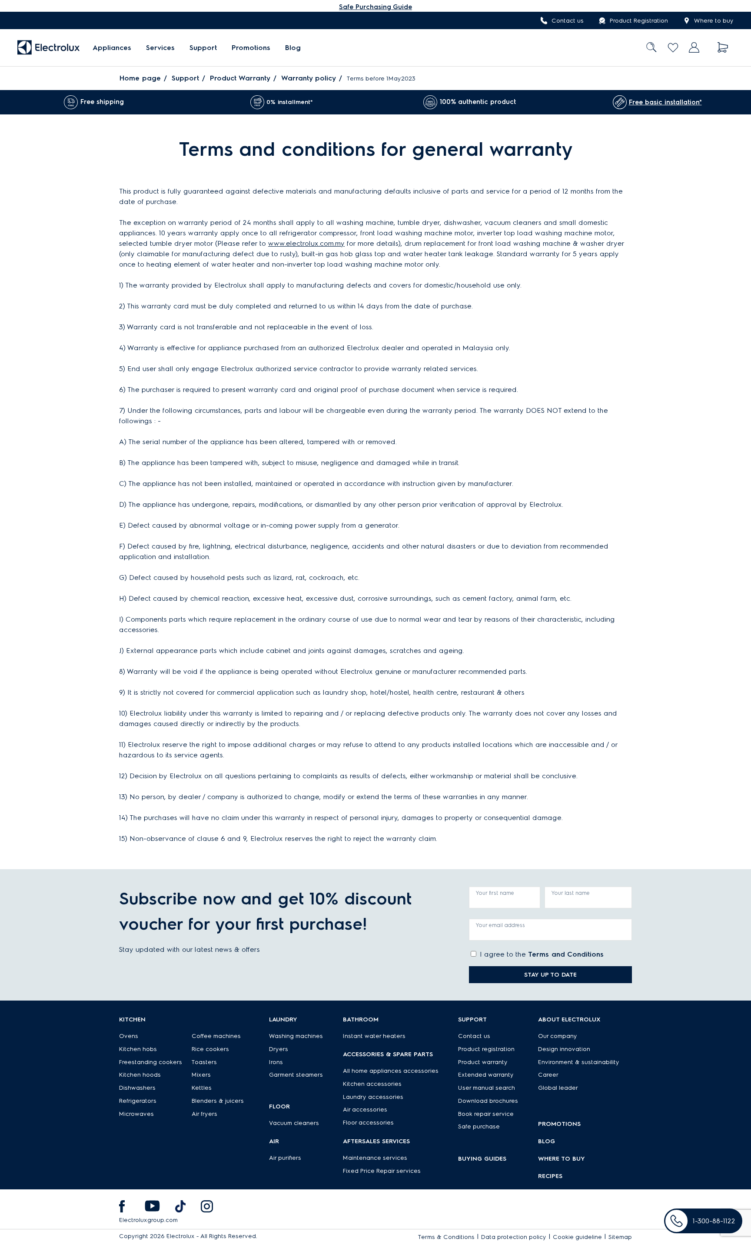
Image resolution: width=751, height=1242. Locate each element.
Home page (140, 78)
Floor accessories (368, 1122)
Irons (276, 1062)
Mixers (201, 1074)
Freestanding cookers (150, 1062)
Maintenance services (375, 1158)
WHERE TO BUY (561, 1158)
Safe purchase (479, 1126)
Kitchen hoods (140, 1074)
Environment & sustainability (578, 1062)
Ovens (128, 1036)
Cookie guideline (577, 1237)
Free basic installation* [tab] (665, 102)
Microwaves (136, 1114)
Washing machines (296, 1036)
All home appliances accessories (391, 1071)
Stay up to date (550, 974)
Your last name (571, 893)
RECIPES (550, 1176)
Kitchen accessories (372, 1084)
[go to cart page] (723, 47)
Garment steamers (296, 1074)
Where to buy (714, 20)
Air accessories (365, 1109)
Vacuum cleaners (294, 1123)
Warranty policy (308, 78)
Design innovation (564, 1049)
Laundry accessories (373, 1097)
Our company (557, 1036)
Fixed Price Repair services (382, 1171)
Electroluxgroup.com (148, 1220)
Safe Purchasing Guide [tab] (375, 7)
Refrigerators (137, 1101)
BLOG (546, 1141)
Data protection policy (513, 1237)
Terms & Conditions (446, 1237)
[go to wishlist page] (673, 47)
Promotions (251, 48)
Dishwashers (137, 1087)
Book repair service (486, 1114)
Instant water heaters (374, 1036)
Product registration (486, 1049)
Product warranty (483, 1062)
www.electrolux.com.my (306, 243)
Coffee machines (216, 1036)
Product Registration (639, 20)
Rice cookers (210, 1049)
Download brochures (488, 1101)
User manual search (486, 1087)
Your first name (495, 893)
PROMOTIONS (559, 1124)
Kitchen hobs (138, 1049)
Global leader (558, 1087)
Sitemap (620, 1237)
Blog (293, 48)
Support (203, 48)
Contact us (568, 20)
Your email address (500, 925)
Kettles (202, 1087)
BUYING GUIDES (482, 1158)
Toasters (204, 1062)
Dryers (278, 1049)
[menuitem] (112, 47)
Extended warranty (486, 1074)
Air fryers (204, 1114)
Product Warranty (240, 78)
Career (548, 1074)
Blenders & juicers (218, 1101)
